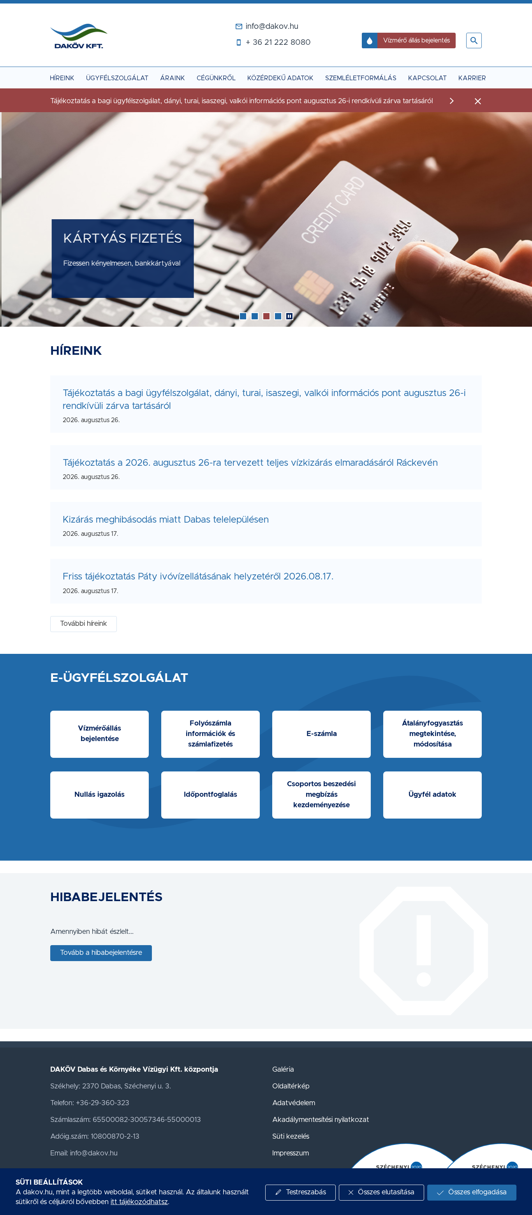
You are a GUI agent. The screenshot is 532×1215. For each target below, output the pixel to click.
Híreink (62, 78)
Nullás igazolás (99, 794)
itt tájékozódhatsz (139, 1202)
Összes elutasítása (386, 1192)
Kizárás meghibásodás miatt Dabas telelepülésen (166, 520)
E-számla (322, 734)
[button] (474, 40)
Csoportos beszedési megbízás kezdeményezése (321, 795)
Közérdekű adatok (280, 78)
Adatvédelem (293, 1103)
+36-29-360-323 (102, 1103)
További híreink (83, 623)
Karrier (472, 78)
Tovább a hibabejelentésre (101, 952)
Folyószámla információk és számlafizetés (210, 734)
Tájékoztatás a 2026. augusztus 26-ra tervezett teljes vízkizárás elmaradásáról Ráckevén (250, 463)
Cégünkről (216, 78)
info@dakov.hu (272, 26)
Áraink (172, 78)
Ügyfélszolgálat (117, 78)
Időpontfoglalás (210, 794)
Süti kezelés (290, 1136)
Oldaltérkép (291, 1086)
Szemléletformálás (360, 78)
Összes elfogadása (477, 1192)
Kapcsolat (427, 78)
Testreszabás (306, 1192)
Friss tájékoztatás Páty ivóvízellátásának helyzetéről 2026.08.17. (198, 576)
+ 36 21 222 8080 (278, 42)
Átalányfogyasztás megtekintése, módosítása (432, 734)
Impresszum (290, 1153)
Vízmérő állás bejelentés (416, 40)
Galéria (283, 1069)
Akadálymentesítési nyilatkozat (320, 1119)
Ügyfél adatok (432, 794)
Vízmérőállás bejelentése (99, 734)
